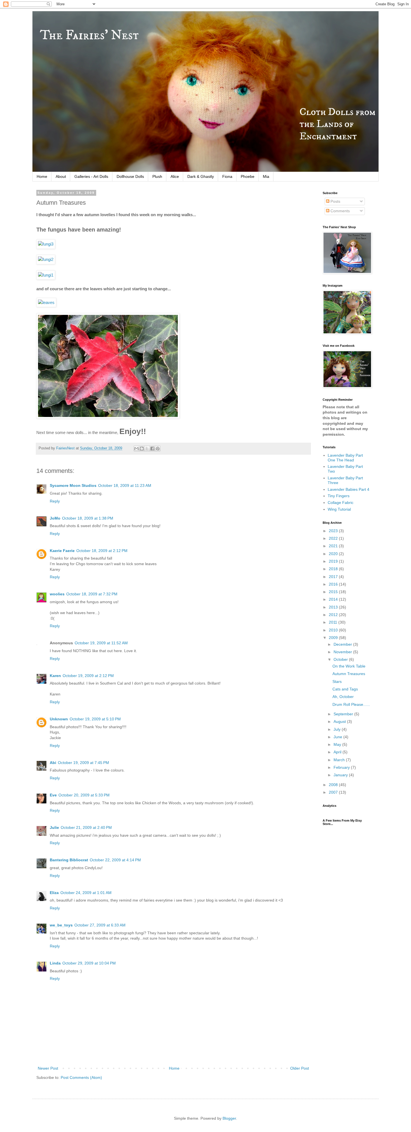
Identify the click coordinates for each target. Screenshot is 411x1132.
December (343, 644)
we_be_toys (61, 925)
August (340, 721)
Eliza (54, 892)
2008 (334, 784)
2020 (334, 553)
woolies (57, 594)
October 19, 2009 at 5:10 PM (95, 719)
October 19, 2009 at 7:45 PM (83, 762)
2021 (334, 546)
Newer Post (48, 1068)
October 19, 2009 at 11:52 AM (101, 643)
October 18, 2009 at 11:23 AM (124, 485)
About (61, 176)
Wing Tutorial (339, 509)
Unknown (59, 719)
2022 (334, 538)
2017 (334, 576)
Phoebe (247, 176)
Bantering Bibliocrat (69, 860)
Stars (337, 681)
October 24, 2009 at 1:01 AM (86, 892)
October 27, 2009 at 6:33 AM (100, 925)
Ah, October (343, 696)
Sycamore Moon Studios (73, 485)
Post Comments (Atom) (81, 1077)
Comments (339, 211)
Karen (55, 675)
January (341, 775)
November (343, 652)
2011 (333, 622)
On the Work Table (348, 666)
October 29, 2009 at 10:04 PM (89, 963)
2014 (334, 599)
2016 (334, 584)
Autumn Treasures (348, 673)
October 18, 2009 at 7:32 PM (91, 594)
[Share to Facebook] (152, 448)
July (338, 729)
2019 (334, 561)
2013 (334, 607)
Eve (53, 795)
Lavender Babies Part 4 (348, 489)
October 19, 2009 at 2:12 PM (88, 675)
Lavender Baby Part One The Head (345, 457)
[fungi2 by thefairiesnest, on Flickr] (45, 259)
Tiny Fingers (338, 496)
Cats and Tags (345, 689)
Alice (175, 176)
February (342, 767)
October (341, 659)
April (338, 752)
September (344, 714)
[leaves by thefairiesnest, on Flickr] (46, 302)
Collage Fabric (340, 502)
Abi (53, 762)
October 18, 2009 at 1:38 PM (87, 518)
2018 (334, 569)
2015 (334, 591)
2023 (334, 531)
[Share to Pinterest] (157, 448)
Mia (266, 176)
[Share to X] (147, 448)
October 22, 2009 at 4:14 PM (115, 860)
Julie (54, 827)
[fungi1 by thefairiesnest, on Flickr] (45, 275)
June (338, 737)
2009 (334, 637)
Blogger (229, 1118)
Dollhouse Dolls (130, 176)
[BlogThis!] (142, 448)
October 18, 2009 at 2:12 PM (101, 550)
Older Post (299, 1068)
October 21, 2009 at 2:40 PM (86, 827)
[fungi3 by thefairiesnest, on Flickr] (45, 244)
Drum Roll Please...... (351, 704)
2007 (334, 792)
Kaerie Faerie (62, 550)
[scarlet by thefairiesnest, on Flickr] (107, 417)
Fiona (227, 176)
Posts (334, 201)
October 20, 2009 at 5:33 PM (84, 795)
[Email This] (136, 448)
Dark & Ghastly (200, 176)
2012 (334, 614)
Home (42, 176)
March (340, 760)
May (338, 744)
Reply (55, 501)
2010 (334, 630)
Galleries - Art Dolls (91, 176)
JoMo (55, 518)
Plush (157, 176)
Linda (55, 963)
